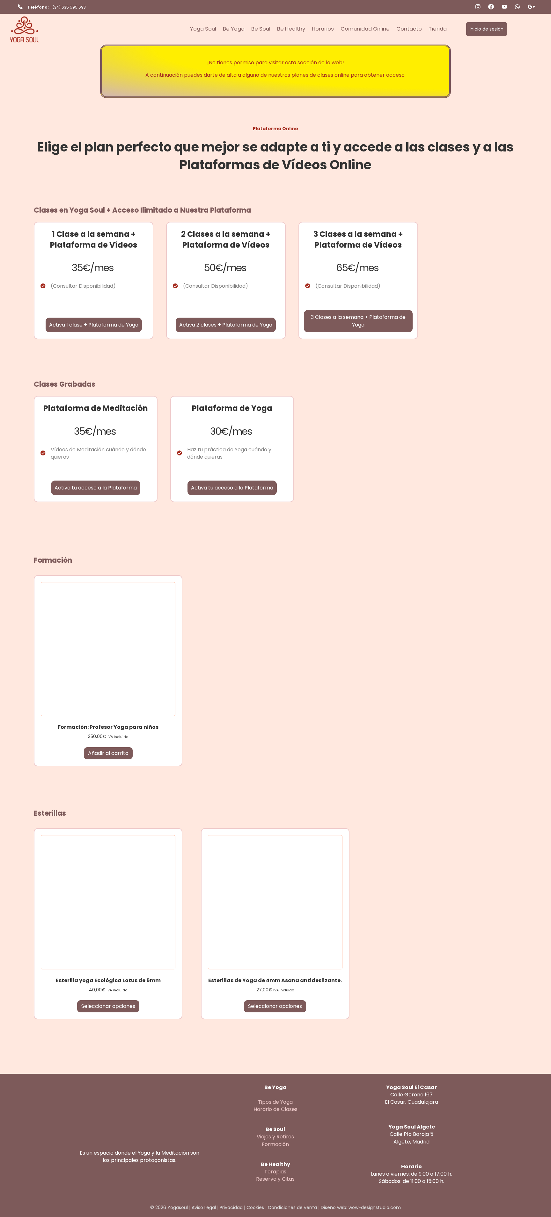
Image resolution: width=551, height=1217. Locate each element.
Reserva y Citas (275, 1179)
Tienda (438, 28)
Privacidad (231, 1207)
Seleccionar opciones (108, 1006)
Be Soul (260, 28)
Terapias (275, 1171)
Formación (275, 1144)
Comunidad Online (365, 28)
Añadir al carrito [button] (108, 753)
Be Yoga (234, 28)
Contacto (409, 28)
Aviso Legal (204, 1207)
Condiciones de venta (292, 1207)
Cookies (255, 1207)
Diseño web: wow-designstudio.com (361, 1207)
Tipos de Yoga (275, 1102)
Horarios (323, 28)
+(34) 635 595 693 (68, 7)
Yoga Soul (203, 28)
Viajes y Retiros (275, 1136)
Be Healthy (291, 28)
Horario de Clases (275, 1109)
